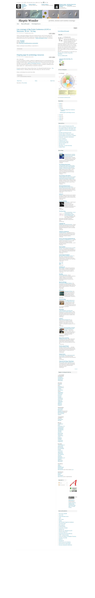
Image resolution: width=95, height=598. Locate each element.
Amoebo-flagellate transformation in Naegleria (67, 135)
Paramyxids (60, 434)
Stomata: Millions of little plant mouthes (66, 134)
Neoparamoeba (60, 467)
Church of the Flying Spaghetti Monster (67, 238)
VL (25, 2)
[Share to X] (52, 33)
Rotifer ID (60, 539)
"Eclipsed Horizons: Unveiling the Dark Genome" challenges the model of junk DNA (70, 155)
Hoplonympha (60, 446)
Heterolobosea (60, 457)
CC (21, 2)
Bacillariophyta (60, 412)
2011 (60, 114)
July (61, 108)
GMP (31, 2)
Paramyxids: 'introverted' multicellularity (66, 136)
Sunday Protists (62, 146)
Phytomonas (60, 461)
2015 (60, 103)
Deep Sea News (62, 246)
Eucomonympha (61, 448)
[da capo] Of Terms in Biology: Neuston (66, 255)
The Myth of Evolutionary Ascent (65, 132)
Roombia (59, 420)
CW (27, 2)
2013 (60, 106)
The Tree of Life (62, 211)
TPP (45, 2)
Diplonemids (60, 460)
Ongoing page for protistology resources (30, 55)
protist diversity (23, 76)
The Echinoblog (62, 299)
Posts (60, 482)
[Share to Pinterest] (54, 33)
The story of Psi (62, 144)
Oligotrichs (60, 402)
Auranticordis (60, 440)
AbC (19, 2)
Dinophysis (60, 386)
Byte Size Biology (62, 282)
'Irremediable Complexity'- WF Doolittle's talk (67, 128)
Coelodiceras (60, 423)
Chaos (59, 464)
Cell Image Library (62, 523)
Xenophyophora (61, 427)
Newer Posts (19, 80)
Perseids (60, 195)
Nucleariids (60, 473)
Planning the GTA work (69, 291)
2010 (60, 116)
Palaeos (60, 520)
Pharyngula (61, 309)
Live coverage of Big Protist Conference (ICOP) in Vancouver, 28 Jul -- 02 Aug (34, 30)
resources (29, 76)
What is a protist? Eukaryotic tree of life (66, 126)
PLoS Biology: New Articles (64, 164)
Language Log (62, 223)
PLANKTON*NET (62, 526)
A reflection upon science (63, 141)
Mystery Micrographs (25, 23)
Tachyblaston (60, 398)
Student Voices (62, 354)
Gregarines (60, 384)
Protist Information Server (64, 516)
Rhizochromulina (61, 413)
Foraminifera (60, 426)
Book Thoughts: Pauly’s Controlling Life (66, 362)
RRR (41, 2)
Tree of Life (61, 515)
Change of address (32, 4)
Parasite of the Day (63, 201)
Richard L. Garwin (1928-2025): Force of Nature (63, 5)
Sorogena (59, 397)
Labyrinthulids (60, 408)
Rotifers (59, 474)
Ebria (59, 425)
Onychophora (60, 475)
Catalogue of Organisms (64, 231)
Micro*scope (61, 519)
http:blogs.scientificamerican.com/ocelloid (28, 43)
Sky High (61, 274)
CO (24, 2)
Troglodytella (60, 401)
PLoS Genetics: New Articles (65, 175)
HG (34, 2)
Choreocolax (60, 380)
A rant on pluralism (62, 138)
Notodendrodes (60, 428)
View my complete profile (62, 55)
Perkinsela (60, 456)
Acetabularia (60, 377)
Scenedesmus (60, 378)
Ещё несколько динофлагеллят (65, 319)
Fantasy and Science (63, 139)
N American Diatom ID (63, 532)
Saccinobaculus (61, 454)
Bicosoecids (60, 409)
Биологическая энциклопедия (65, 543)
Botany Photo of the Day (64, 337)
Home (18, 23)
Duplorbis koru (67, 202)
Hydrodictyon (60, 379)
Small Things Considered (64, 254)
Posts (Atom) (24, 82)
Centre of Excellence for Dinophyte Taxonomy (67, 536)
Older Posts (52, 80)
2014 (60, 105)
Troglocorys (60, 400)
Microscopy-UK (62, 525)
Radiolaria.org (61, 529)
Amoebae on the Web (63, 537)
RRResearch (61, 290)
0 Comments (19, 48)
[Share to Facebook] (53, 33)
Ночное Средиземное (63, 275)
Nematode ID (61, 540)
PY (40, 2)
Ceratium (59, 388)
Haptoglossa (60, 411)
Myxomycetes (60, 469)
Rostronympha (60, 447)
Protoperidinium (61, 387)
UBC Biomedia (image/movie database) (66, 522)
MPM (37, 2)
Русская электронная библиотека (65, 544)
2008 (60, 119)
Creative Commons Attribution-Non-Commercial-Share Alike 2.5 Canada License (72, 505)
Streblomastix (60, 453)
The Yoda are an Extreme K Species (65, 283)
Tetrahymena (60, 393)
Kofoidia (59, 449)
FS (17, 2)
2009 (60, 118)
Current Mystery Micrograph (63, 31)
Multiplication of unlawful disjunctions (65, 224)
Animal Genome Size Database (65, 542)
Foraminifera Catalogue (63, 527)
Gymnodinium (60, 390)
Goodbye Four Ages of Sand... (64, 347)
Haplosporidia (60, 433)
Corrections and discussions (65, 97)
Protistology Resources (36, 23)
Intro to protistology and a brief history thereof (67, 127)
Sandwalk (61, 153)
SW (43, 2)
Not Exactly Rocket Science (64, 185)
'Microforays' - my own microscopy (65, 145)
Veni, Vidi (61, 262)
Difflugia (59, 466)
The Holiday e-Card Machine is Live (65, 239)
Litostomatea (60, 399)
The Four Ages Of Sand (64, 346)
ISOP (60, 517)
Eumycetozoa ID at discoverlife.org (65, 533)
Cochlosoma (60, 450)
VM (47, 2)
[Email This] (49, 33)
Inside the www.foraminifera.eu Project (67, 327)
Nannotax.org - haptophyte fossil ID (65, 530)
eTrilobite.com (62, 266)
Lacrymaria (60, 394)
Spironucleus (60, 452)
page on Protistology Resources (34, 63)
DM (29, 2)
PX (38, 2)
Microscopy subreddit (63, 513)
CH (22, 2)
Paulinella (59, 439)
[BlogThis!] (50, 33)
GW (33, 2)
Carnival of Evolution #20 (63, 142)
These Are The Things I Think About (66, 361)
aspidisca (61, 318)
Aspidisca (60, 405)
